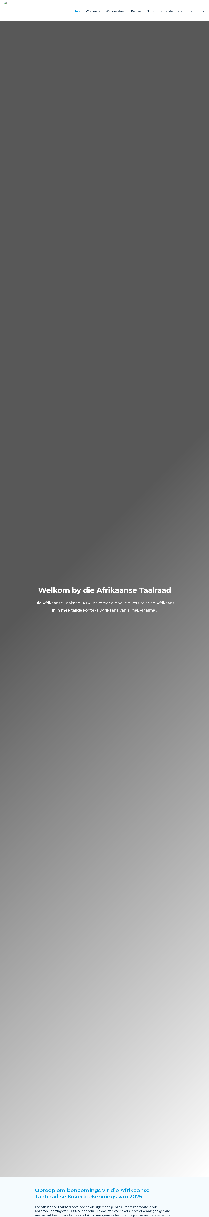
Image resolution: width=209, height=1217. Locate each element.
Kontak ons (196, 11)
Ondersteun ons (170, 11)
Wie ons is (93, 11)
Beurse (136, 11)
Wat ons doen (115, 11)
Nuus (150, 11)
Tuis (77, 11)
